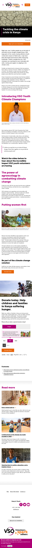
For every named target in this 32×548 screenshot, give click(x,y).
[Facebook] (21, 504)
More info (8, 543)
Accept (10, 546)
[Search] (22, 5)
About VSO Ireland (14, 491)
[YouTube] (28, 504)
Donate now (7, 271)
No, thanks (3, 546)
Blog (8, 491)
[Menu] (3, 5)
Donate (27, 4)
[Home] (13, 5)
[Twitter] (24, 504)
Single (9, 326)
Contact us (22, 491)
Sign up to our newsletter (16, 44)
